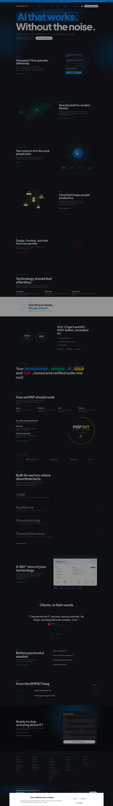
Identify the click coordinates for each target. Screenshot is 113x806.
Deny (75, 798)
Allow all (83, 798)
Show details (79, 802)
